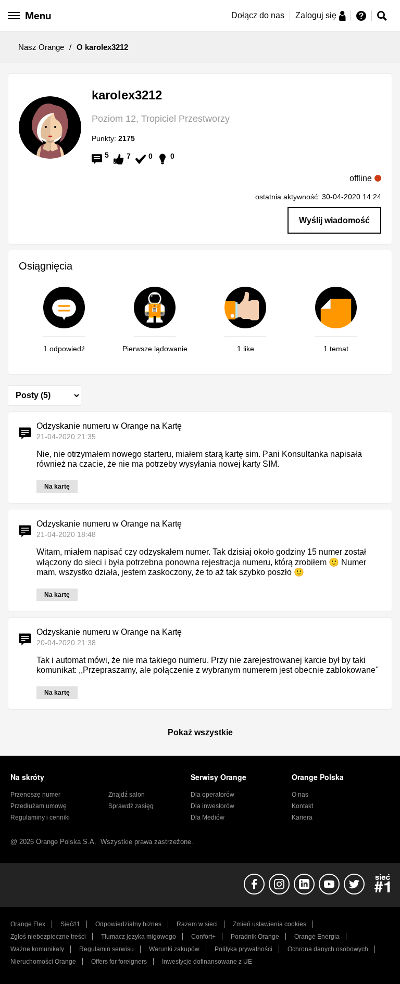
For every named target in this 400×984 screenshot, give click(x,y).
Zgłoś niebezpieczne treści (48, 936)
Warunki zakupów (174, 949)
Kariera (302, 817)
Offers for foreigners (119, 961)
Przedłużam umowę (38, 806)
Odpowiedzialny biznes (128, 924)
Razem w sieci (197, 924)
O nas (300, 794)
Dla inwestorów (212, 806)
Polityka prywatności (243, 949)
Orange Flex (27, 924)
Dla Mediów (207, 817)
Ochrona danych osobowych (328, 949)
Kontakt (302, 806)
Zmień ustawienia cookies (269, 924)
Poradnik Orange (255, 936)
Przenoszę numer (35, 794)
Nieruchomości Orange (43, 961)
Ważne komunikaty (37, 949)
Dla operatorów (212, 794)
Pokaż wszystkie (200, 732)
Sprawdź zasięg (131, 806)
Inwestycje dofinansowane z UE (207, 961)
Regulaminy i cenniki (40, 817)
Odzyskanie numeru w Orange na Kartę (109, 425)
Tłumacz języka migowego (138, 936)
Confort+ (203, 936)
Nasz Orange (41, 47)
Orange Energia (317, 936)
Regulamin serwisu (106, 949)
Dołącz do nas (257, 15)
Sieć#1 (70, 924)
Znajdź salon (126, 794)
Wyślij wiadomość (334, 220)
